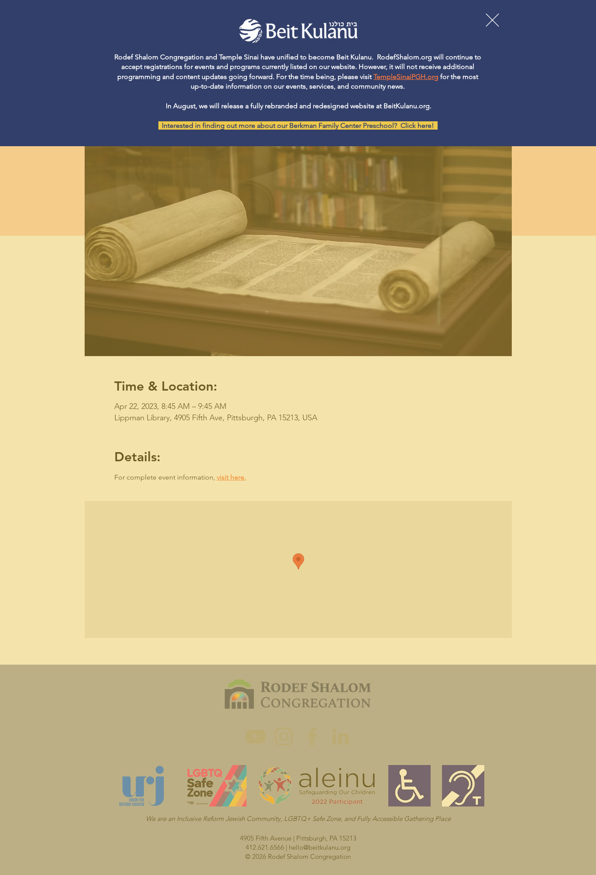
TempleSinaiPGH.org (405, 76)
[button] (492, 20)
